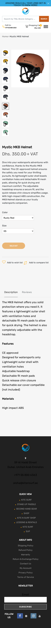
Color (5, 212)
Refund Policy (25, 550)
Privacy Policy (26, 572)
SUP (28, 531)
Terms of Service (25, 577)
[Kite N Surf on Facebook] (20, 615)
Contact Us (25, 563)
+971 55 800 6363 (10, 28)
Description (11, 292)
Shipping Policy (25, 545)
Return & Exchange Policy (25, 559)
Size (4, 225)
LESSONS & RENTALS (26, 522)
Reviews (27, 292)
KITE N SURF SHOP (26, 518)
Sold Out (14, 246)
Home (5, 36)
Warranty (25, 554)
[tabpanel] (30, 68)
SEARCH (44, 19)
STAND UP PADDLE (26, 504)
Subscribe (25, 607)
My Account (25, 568)
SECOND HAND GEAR (26, 509)
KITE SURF (26, 500)
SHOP (26, 513)
